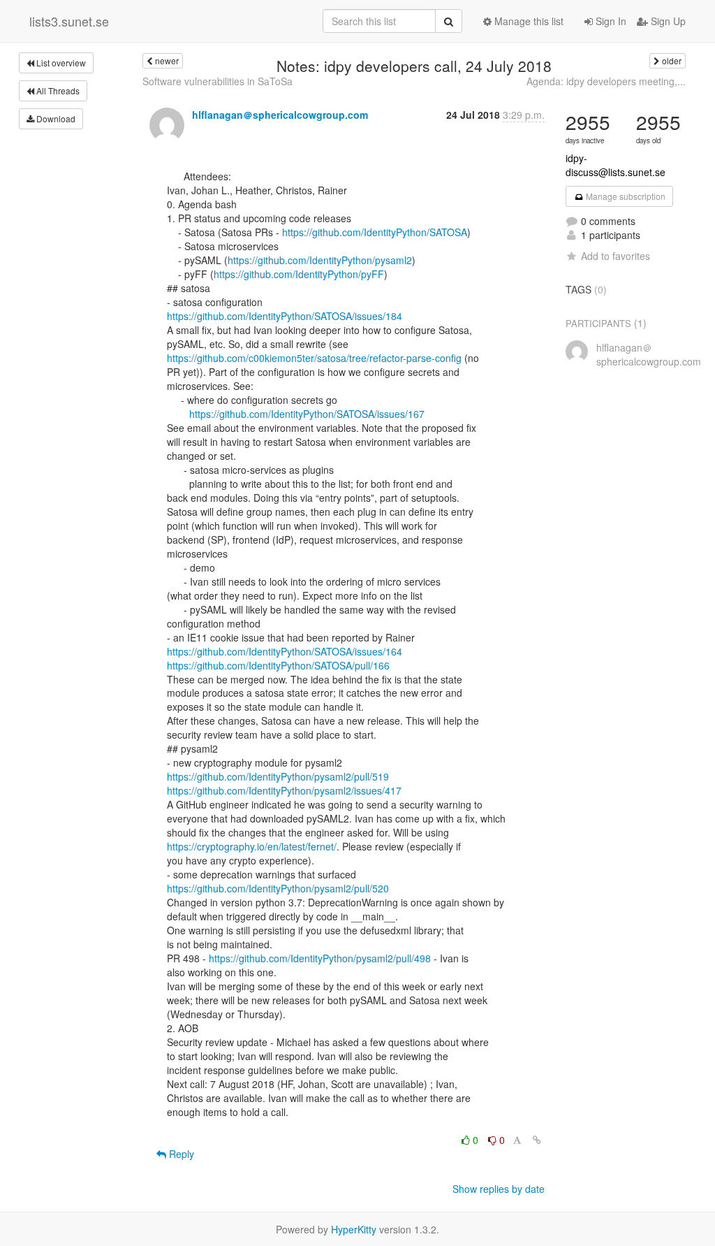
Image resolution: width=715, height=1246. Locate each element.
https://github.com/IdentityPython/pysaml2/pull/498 (320, 958)
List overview (60, 62)
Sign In (609, 21)
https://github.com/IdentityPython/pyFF (299, 274)
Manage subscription (624, 196)
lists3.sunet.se (69, 21)
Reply (180, 1154)
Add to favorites (615, 256)
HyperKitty (353, 1229)
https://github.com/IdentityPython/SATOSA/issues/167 (307, 414)
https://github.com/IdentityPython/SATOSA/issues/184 (284, 316)
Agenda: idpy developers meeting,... (606, 81)
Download (54, 118)
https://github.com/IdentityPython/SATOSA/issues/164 (284, 651)
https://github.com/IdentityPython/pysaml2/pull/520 (278, 888)
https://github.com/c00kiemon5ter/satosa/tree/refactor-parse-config (314, 358)
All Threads (57, 90)
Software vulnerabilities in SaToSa (217, 81)
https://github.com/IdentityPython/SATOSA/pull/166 (278, 665)
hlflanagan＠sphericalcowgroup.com (280, 115)
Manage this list (527, 21)
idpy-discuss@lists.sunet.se (615, 165)
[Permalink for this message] (537, 1140)
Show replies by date (498, 1189)
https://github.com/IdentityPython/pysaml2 (320, 260)
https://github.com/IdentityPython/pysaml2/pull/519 (278, 776)
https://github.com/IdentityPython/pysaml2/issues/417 (284, 790)
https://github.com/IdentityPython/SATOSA (374, 232)
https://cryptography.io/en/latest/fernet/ (252, 846)
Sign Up (667, 21)
